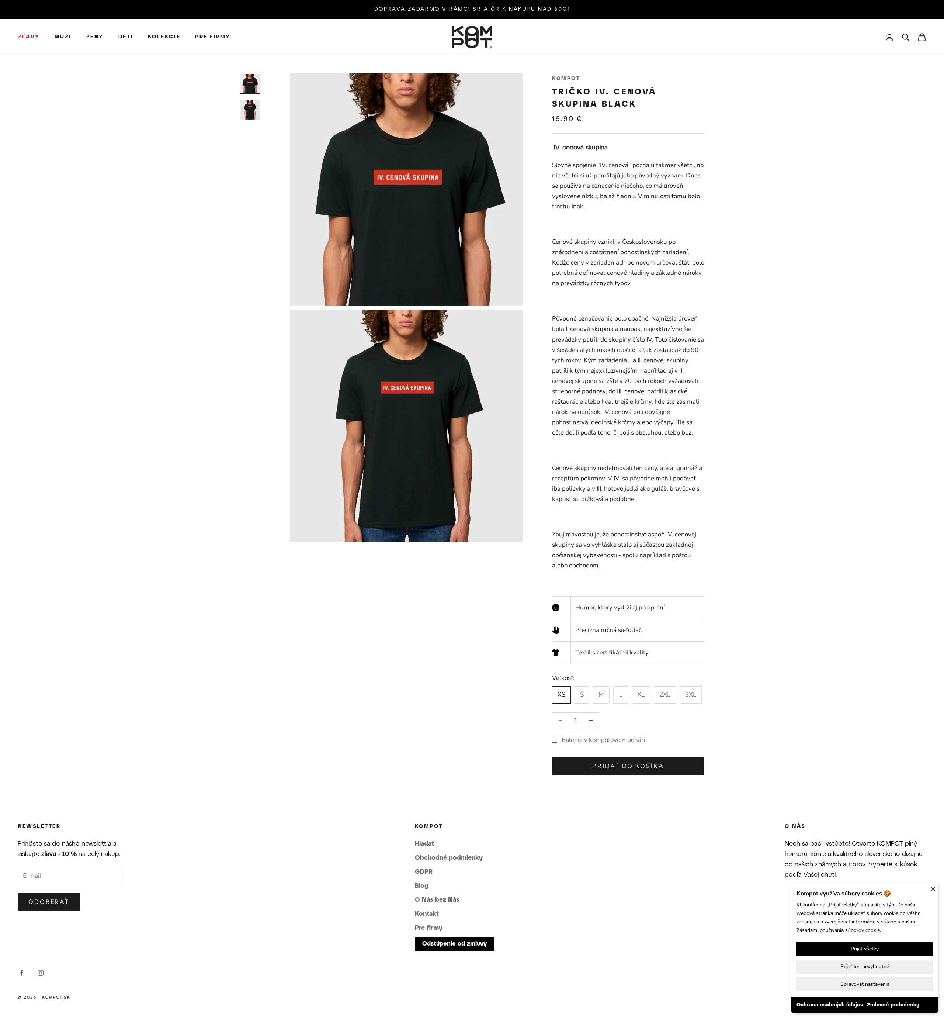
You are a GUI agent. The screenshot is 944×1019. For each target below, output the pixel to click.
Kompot (566, 78)
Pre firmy (212, 37)
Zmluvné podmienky (893, 1005)
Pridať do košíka (628, 766)
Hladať (424, 844)
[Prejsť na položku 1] (250, 83)
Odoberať (48, 901)
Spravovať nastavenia (864, 984)
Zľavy (29, 37)
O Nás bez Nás (437, 900)
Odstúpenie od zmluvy (454, 944)
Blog (421, 886)
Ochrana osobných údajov (829, 1005)
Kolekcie (164, 37)
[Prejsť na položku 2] (250, 110)
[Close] (932, 888)
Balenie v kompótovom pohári (603, 740)
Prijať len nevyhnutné (864, 966)
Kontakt (427, 914)
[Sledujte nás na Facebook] (21, 973)
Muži (63, 37)
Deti (125, 37)
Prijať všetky (865, 948)
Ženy (95, 37)
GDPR (424, 872)
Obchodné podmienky (449, 858)
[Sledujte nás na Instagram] (40, 973)
